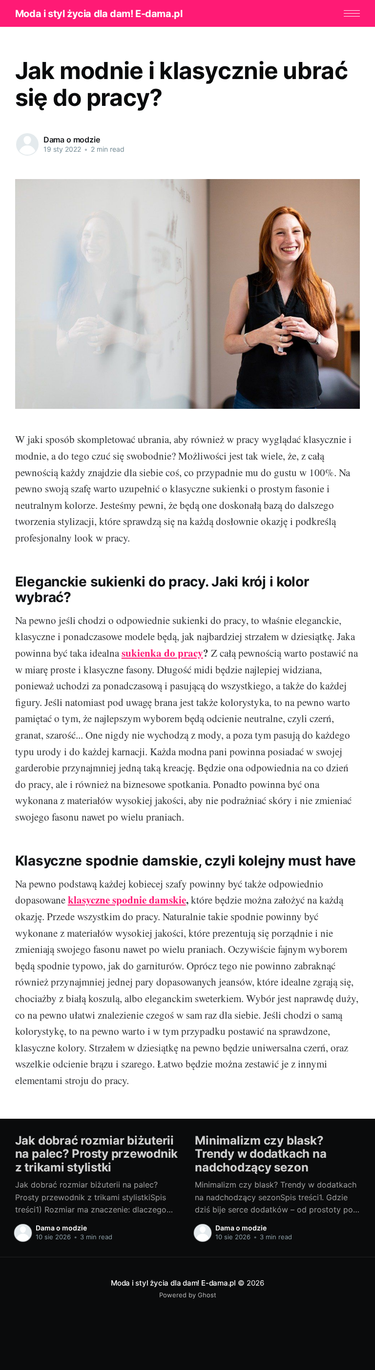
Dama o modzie (71, 139)
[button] (352, 13)
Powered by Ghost (187, 1295)
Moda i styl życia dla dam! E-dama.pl (99, 14)
